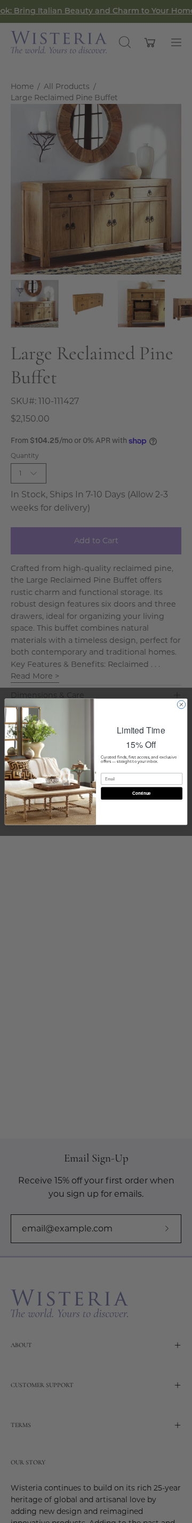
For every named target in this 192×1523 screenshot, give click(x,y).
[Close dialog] (181, 704)
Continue (141, 793)
